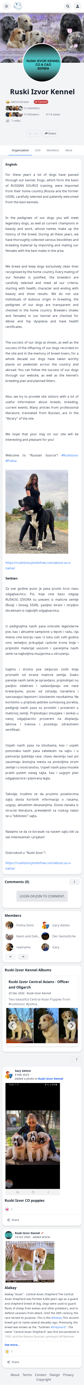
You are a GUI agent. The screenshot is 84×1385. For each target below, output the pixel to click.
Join (38, 896)
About (15, 1375)
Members (53, 150)
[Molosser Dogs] (18, 6)
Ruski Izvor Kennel (39, 993)
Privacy (68, 1375)
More (68, 150)
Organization (20, 150)
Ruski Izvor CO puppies (25, 1200)
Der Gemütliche (64, 936)
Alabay (10, 1287)
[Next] (71, 1025)
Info (37, 150)
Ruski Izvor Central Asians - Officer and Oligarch (39, 984)
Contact (40, 1375)
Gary (55, 947)
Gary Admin (61, 925)
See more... (12, 1345)
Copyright (43, 1379)
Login (24, 896)
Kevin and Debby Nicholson (36, 936)
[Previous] (12, 1025)
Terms (27, 1375)
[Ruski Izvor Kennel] (9, 1235)
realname (23, 947)
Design (55, 1375)
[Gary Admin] (9, 1075)
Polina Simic (25, 925)
